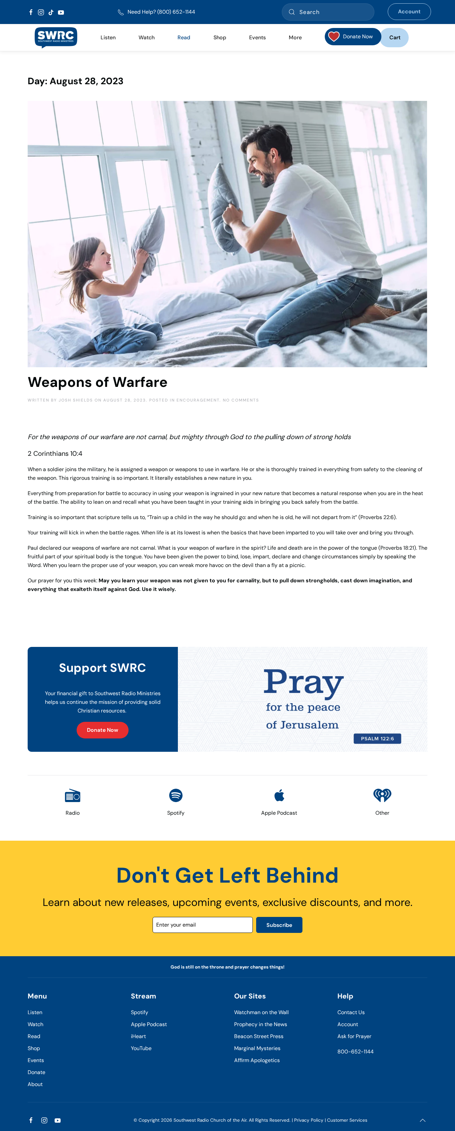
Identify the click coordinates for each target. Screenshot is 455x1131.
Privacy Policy (308, 1120)
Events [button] (257, 37)
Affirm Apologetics (257, 1060)
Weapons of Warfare (98, 382)
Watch (35, 1024)
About (35, 1084)
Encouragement (198, 400)
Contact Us (351, 1012)
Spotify (139, 1012)
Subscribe (279, 925)
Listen (108, 37)
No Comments (241, 400)
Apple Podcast (149, 1024)
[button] (422, 1120)
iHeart (138, 1036)
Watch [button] (147, 37)
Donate (36, 1072)
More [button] (295, 37)
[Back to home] (56, 37)
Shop (220, 37)
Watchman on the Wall (261, 1012)
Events (36, 1060)
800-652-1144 (355, 1051)
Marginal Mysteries (257, 1048)
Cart (395, 37)
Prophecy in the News (260, 1024)
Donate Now (102, 729)
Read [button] (184, 37)
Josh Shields (76, 400)
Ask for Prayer (354, 1036)
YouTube (141, 1048)
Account (409, 11)
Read (34, 1036)
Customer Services (347, 1120)
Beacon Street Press (258, 1036)
